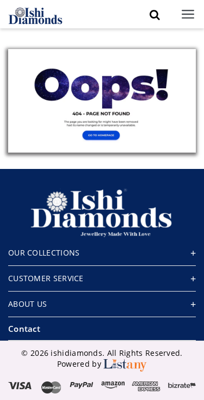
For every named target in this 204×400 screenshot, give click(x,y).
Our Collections (44, 252)
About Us (27, 304)
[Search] (154, 15)
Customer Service (46, 278)
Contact (24, 328)
